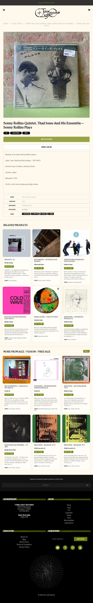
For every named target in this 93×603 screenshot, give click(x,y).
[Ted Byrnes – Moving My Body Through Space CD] (46, 370)
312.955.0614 (24, 511)
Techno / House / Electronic (44, 280)
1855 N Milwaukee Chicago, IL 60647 (24, 508)
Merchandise (69, 520)
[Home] (46, 13)
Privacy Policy (24, 547)
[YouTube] (80, 547)
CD (9, 391)
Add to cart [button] (9, 266)
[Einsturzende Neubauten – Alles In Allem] (76, 243)
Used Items (17, 24)
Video (69, 515)
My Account (24, 542)
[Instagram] (72, 547)
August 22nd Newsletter (46, 3)
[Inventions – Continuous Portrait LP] (76, 301)
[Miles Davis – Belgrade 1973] (46, 428)
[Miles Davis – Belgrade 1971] (76, 428)
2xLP (39, 264)
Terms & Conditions (24, 545)
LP (6, 133)
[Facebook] (65, 547)
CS (44, 448)
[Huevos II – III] (17, 243)
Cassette (40, 448)
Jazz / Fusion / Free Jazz (29, 197)
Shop (5, 24)
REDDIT (44, 214)
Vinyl (26, 133)
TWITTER (35, 214)
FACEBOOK (27, 214)
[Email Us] (57, 547)
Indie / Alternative (12, 280)
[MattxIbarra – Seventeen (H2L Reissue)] (46, 243)
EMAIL (51, 214)
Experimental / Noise (43, 336)
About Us (24, 537)
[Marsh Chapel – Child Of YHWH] (46, 301)
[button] (6, 34)
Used (23, 201)
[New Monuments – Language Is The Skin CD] (17, 370)
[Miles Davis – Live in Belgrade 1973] (76, 370)
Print (69, 518)
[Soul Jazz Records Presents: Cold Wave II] (17, 301)
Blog (24, 539)
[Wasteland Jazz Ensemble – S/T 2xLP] (17, 428)
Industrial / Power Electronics (74, 282)
